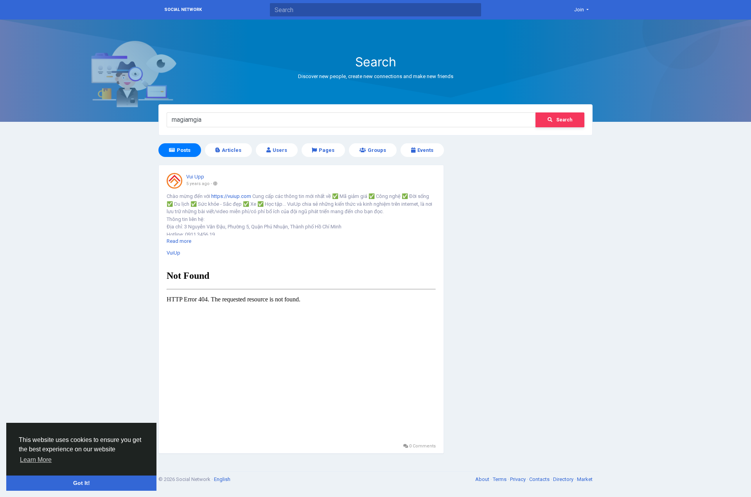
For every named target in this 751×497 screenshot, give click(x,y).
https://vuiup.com (231, 196)
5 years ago (198, 183)
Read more (179, 241)
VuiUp (173, 253)
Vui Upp (195, 177)
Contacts (540, 479)
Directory (564, 479)
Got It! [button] (81, 483)
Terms (500, 479)
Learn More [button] (36, 459)
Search (564, 120)
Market (585, 479)
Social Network (183, 9)
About (482, 479)
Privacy (518, 479)
